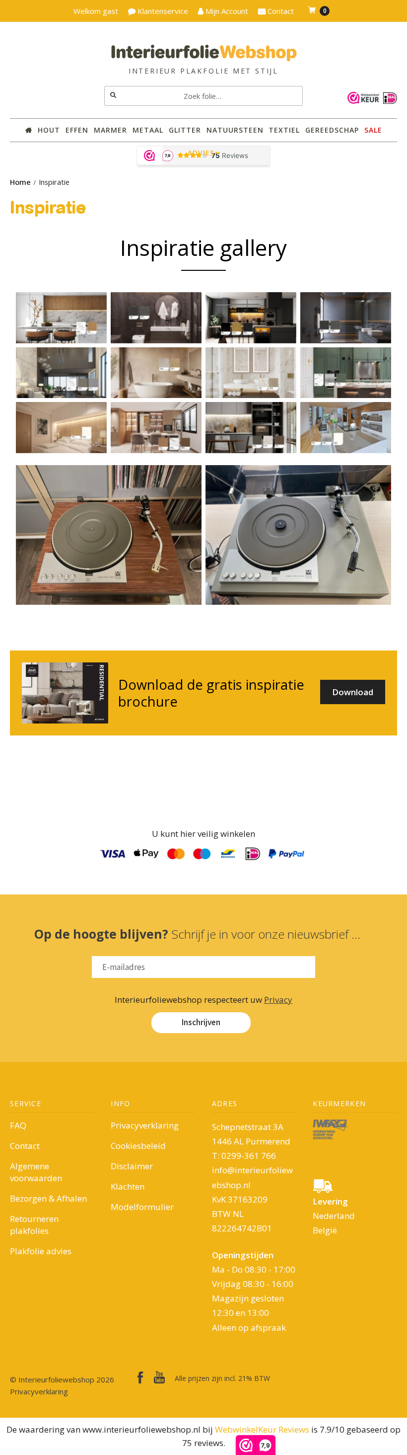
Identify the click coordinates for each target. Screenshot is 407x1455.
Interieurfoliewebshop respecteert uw (203, 999)
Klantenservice (162, 11)
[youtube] (159, 1377)
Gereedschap (332, 130)
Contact (25, 1145)
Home (20, 182)
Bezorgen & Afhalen (48, 1198)
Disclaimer (132, 1166)
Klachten (127, 1186)
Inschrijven (201, 1022)
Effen (77, 130)
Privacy (278, 999)
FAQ (18, 1125)
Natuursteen (235, 130)
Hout (49, 130)
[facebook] (140, 1377)
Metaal (148, 130)
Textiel (284, 130)
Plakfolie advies (40, 1251)
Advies (201, 153)
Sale (373, 130)
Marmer (110, 130)
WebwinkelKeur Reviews (262, 1429)
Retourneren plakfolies (34, 1224)
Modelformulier (142, 1206)
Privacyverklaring (145, 1125)
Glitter (185, 130)
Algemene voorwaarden (36, 1172)
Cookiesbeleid (138, 1145)
